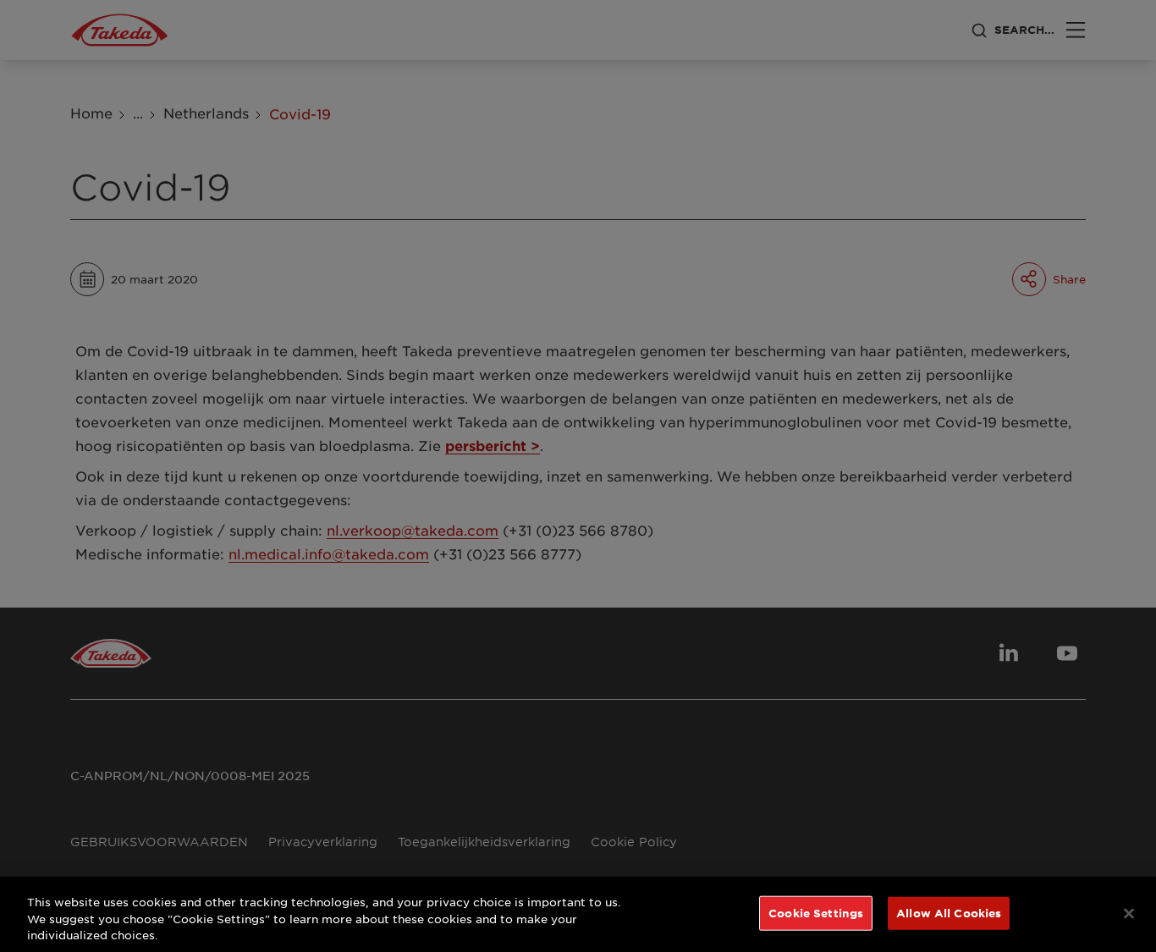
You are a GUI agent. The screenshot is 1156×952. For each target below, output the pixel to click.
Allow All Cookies (948, 912)
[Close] (1129, 913)
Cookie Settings (815, 912)
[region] (578, 914)
